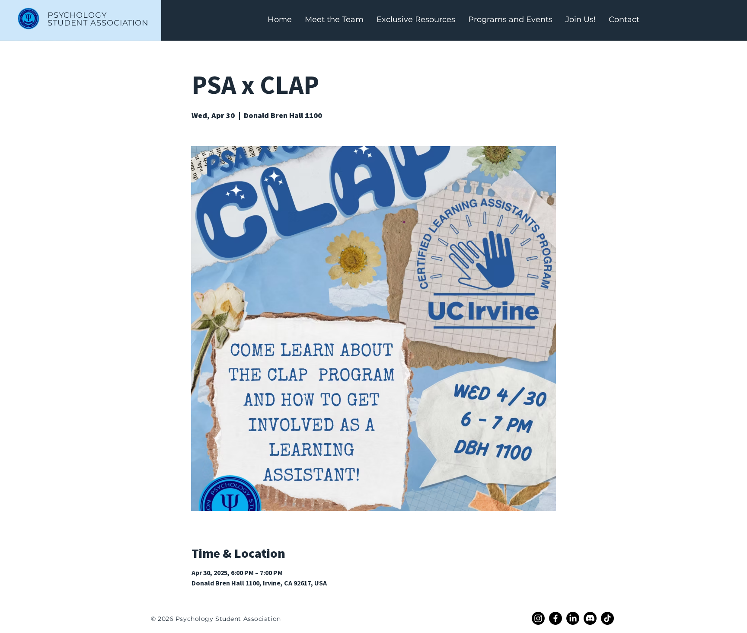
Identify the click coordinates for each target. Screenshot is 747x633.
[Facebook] (555, 618)
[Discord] (590, 618)
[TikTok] (607, 618)
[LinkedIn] (572, 618)
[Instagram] (538, 618)
